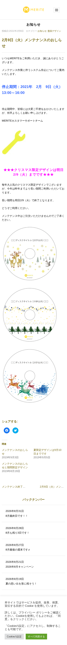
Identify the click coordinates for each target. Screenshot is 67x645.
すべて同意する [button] (36, 636)
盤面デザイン (54, 31)
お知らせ (42, 31)
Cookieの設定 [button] (14, 636)
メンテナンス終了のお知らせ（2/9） (23, 486)
